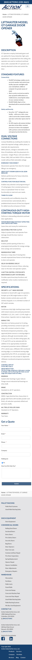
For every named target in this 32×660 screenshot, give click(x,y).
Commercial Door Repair (12, 553)
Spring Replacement (11, 559)
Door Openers (9, 547)
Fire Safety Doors (10, 537)
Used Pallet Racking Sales (13, 509)
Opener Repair (9, 562)
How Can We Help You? (8, 466)
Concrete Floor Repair (12, 596)
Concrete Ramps (10, 590)
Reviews (11, 657)
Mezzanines (9, 578)
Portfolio (19, 654)
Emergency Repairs (11, 571)
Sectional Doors (10, 531)
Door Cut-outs (9, 550)
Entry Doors (9, 534)
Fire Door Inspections (12, 556)
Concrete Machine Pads (12, 593)
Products (11, 651)
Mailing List (4, 459)
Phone (3, 442)
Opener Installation (11, 565)
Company (4, 450)
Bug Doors (8, 543)
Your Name (5, 425)
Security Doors (10, 540)
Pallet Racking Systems (12, 602)
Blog (17, 657)
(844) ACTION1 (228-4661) (16, 2)
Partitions (8, 581)
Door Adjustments (10, 568)
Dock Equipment (10, 521)
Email (3, 434)
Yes (4, 462)
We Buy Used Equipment (12, 605)
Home (4, 14)
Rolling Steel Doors (11, 528)
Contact (23, 657)
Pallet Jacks (8, 584)
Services (19, 651)
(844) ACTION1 (7, 618)
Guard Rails (8, 587)
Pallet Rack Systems (11, 506)
